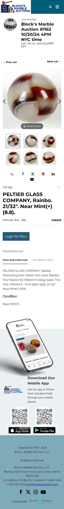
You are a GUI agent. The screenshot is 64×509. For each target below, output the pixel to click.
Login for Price (16, 236)
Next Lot (53, 61)
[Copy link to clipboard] (12, 174)
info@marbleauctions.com (42, 484)
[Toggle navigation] (57, 7)
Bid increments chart (13, 251)
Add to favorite (59, 188)
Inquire (56, 219)
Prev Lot (11, 62)
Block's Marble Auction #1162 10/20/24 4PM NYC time (37, 32)
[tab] (15, 261)
